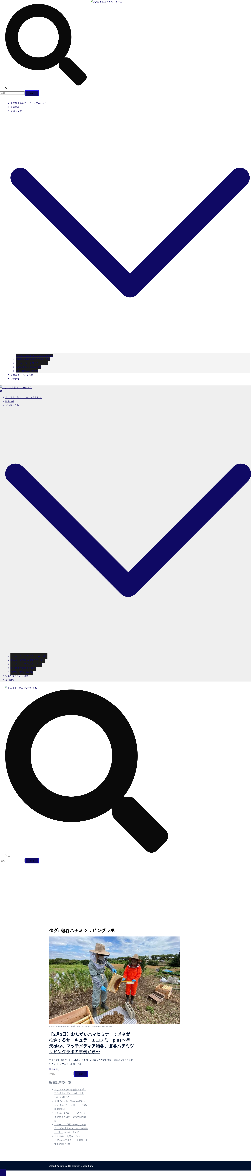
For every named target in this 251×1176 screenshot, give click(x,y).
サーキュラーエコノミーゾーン (32, 363)
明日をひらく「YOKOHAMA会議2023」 (85, 1026)
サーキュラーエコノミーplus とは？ (34, 355)
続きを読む (54, 1069)
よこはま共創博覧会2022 (28, 367)
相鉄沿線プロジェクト (110, 1026)
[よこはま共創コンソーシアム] (106, 2)
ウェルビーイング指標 (21, 374)
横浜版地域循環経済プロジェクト (33, 359)
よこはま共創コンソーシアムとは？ (28, 103)
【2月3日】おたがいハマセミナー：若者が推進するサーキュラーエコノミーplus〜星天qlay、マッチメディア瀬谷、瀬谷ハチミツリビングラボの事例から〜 (91, 1042)
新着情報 (15, 107)
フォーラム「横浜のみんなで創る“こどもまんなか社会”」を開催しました (71, 1128)
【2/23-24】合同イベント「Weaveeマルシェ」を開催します (71, 1140)
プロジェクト (17, 110)
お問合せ (15, 378)
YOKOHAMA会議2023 (27, 370)
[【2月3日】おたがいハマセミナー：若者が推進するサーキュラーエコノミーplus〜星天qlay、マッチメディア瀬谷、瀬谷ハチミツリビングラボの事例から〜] (114, 1022)
